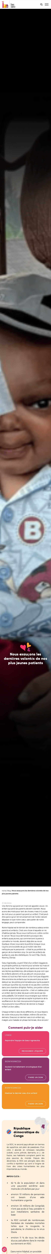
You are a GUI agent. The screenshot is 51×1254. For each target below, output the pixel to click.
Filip (38, 955)
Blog (9, 891)
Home (4, 891)
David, (43, 955)
